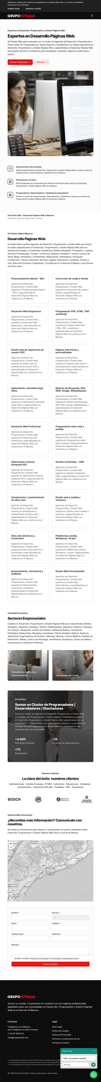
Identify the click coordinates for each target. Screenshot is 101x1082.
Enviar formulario (50, 964)
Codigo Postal (17, 934)
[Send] (93, 1065)
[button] (50, 871)
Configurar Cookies (60, 1043)
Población (56, 934)
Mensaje (15, 945)
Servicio (56, 913)
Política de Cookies (60, 1031)
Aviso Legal (57, 1027)
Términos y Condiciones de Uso (65, 958)
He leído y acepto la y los (47, 958)
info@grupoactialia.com (18, 1037)
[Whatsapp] (93, 1074)
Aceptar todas (14, 8)
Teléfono (56, 923)
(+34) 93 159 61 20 (16, 1033)
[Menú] (91, 15)
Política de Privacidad (39, 958)
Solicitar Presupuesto (19, 62)
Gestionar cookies (33, 8)
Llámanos (41, 62)
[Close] (94, 1051)
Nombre (15, 913)
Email (14, 923)
